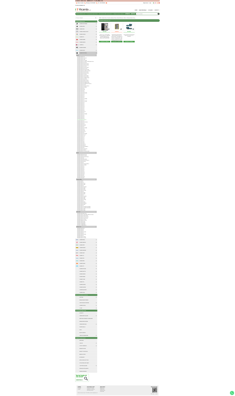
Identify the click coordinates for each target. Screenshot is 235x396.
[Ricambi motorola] (77, 53)
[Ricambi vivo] (77, 258)
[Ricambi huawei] (77, 39)
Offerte (127, 14)
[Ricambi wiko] (77, 261)
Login (150, 2)
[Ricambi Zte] (77, 266)
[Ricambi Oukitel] (77, 271)
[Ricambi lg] (77, 45)
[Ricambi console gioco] (77, 32)
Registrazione (145, 2)
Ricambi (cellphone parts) (81, 13)
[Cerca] (158, 14)
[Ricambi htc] (77, 37)
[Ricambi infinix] (77, 277)
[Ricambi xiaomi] (77, 263)
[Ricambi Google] (77, 34)
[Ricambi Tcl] (77, 255)
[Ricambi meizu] (77, 50)
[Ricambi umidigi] (77, 274)
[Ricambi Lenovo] (77, 42)
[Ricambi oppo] (77, 245)
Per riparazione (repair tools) (92, 13)
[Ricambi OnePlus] (77, 242)
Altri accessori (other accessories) (105, 13)
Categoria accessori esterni (118, 13)
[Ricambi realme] (77, 248)
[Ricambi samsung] (77, 250)
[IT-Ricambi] (83, 12)
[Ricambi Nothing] (77, 269)
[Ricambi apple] (77, 26)
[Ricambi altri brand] (77, 24)
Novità (133, 14)
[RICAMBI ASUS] (77, 29)
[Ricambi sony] (77, 253)
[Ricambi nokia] (77, 240)
